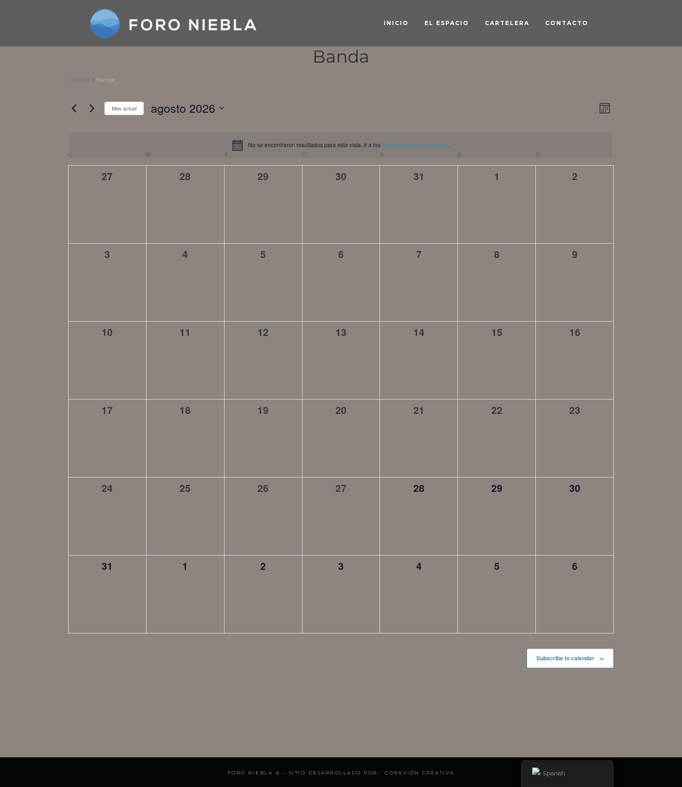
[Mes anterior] (73, 108)
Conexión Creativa (420, 773)
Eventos (78, 79)
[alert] (341, 145)
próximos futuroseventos (415, 145)
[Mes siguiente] (91, 108)
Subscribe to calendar (565, 658)
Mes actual (124, 108)
